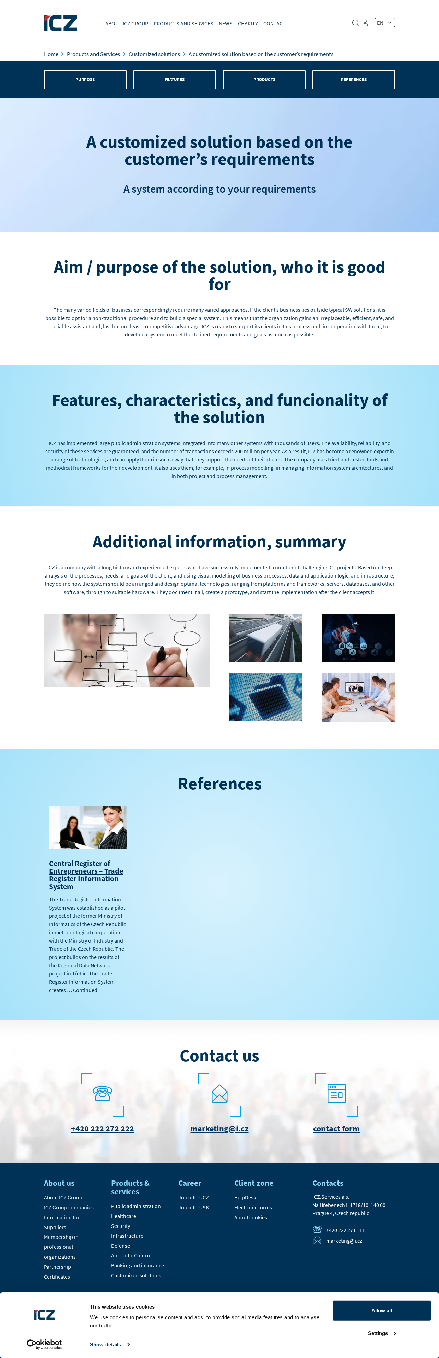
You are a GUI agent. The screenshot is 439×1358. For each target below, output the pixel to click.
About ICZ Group (126, 23)
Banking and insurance (137, 1265)
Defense (120, 1245)
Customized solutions (136, 1275)
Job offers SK (193, 1207)
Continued (85, 989)
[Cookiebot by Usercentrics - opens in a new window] (44, 1344)
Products (264, 79)
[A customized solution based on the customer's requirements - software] (265, 721)
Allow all (381, 1310)
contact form (336, 1128)
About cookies (250, 1217)
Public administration (136, 1205)
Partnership (57, 1266)
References (354, 79)
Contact (274, 23)
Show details (105, 1344)
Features (175, 79)
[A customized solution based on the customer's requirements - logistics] (265, 662)
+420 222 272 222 (102, 1128)
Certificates (57, 1276)
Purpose (85, 79)
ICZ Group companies (69, 1207)
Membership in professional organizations (61, 1246)
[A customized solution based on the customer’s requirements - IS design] (127, 687)
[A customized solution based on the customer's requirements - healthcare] (358, 662)
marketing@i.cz (219, 1128)
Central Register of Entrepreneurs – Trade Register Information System (86, 874)
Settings (378, 1333)
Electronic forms (253, 1207)
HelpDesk (245, 1197)
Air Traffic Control (131, 1255)
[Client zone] (365, 25)
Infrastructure (127, 1235)
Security (120, 1225)
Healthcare (123, 1215)
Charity (248, 23)
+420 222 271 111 (345, 1229)
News (226, 23)
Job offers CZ (193, 1197)
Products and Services (183, 23)
